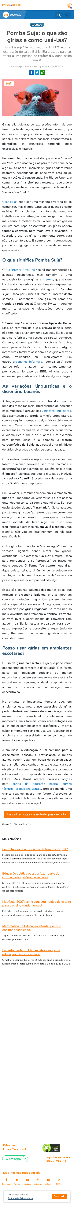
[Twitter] (37, 72)
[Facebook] (31, 72)
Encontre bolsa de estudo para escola (37, 814)
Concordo (59, 1196)
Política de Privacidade (20, 1198)
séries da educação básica (35, 784)
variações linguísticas (56, 411)
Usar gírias (9, 202)
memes (48, 279)
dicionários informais (27, 362)
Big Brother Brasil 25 (20, 270)
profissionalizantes (28, 789)
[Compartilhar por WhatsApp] (43, 72)
